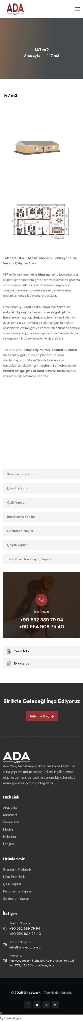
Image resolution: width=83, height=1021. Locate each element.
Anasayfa (32, 55)
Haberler (9, 836)
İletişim (8, 844)
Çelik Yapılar (16, 502)
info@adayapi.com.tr (25, 947)
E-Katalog (21, 663)
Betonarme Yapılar (21, 517)
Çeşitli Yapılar (17, 545)
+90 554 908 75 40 (41, 626)
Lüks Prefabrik (17, 488)
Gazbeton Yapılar (20, 531)
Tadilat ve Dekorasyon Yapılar (29, 559)
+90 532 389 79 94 (41, 620)
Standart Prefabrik (21, 474)
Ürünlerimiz (11, 822)
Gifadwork (32, 992)
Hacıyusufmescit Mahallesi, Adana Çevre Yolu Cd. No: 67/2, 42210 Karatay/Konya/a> (41, 963)
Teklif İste (21, 651)
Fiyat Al (9, 1018)
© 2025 (17, 992)
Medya (8, 829)
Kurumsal (10, 815)
